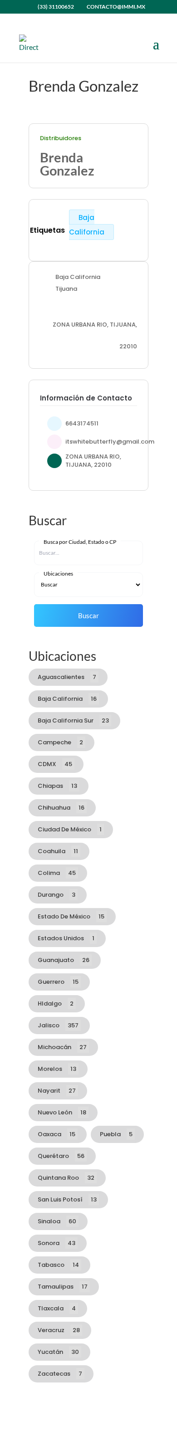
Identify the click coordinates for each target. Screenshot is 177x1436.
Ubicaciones (58, 573)
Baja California (86, 225)
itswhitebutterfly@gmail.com (109, 441)
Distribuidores (60, 138)
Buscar (88, 615)
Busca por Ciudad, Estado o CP (80, 541)
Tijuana (66, 288)
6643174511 (81, 423)
